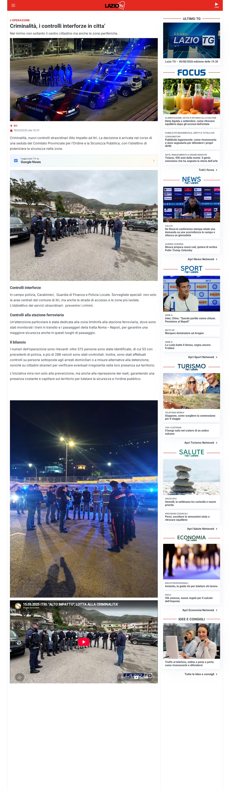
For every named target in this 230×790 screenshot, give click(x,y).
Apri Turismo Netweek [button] (199, 442)
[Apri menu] (13, 5)
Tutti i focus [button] (206, 170)
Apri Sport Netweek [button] (201, 357)
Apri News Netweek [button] (201, 259)
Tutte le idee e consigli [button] (199, 674)
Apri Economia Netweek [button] (198, 610)
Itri (15, 125)
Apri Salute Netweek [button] (200, 528)
